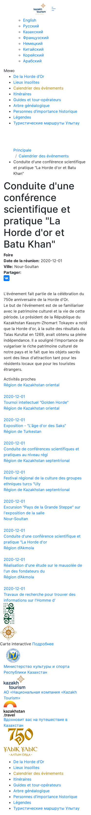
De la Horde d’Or (28, 76)
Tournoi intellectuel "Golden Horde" (36, 402)
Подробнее (43, 643)
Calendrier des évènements (38, 88)
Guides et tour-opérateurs (37, 99)
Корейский (33, 55)
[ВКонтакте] (6, 278)
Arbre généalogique (31, 105)
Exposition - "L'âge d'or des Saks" (35, 425)
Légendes (22, 117)
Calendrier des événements (44, 155)
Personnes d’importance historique (45, 111)
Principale (22, 150)
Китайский (33, 49)
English (29, 20)
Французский (36, 37)
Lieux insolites (26, 82)
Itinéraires (22, 93)
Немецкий (33, 43)
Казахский (33, 31)
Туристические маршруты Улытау (46, 123)
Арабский (32, 60)
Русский (31, 26)
